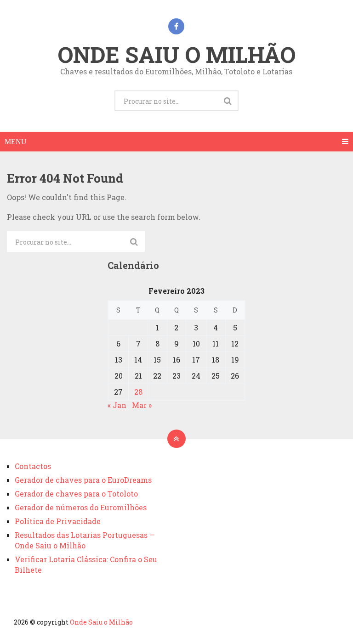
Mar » (142, 405)
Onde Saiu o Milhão (176, 54)
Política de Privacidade (58, 521)
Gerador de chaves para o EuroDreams (83, 480)
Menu (16, 141)
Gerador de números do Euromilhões (81, 507)
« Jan (117, 405)
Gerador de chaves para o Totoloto (76, 493)
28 (138, 391)
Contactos (33, 466)
